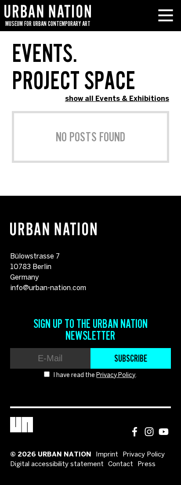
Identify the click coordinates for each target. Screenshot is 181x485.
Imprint (107, 455)
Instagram (149, 431)
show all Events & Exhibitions (117, 99)
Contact (120, 464)
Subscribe (130, 358)
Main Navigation (165, 15)
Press (147, 464)
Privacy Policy (115, 375)
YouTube (163, 431)
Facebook (134, 431)
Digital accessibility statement (57, 464)
